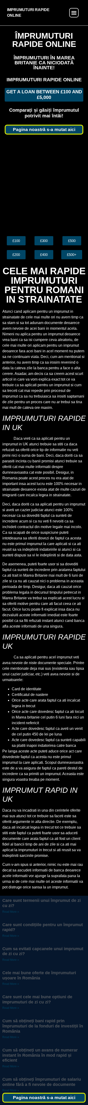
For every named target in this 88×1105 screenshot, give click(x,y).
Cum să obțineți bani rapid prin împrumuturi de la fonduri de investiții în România (42, 1026)
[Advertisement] (44, 185)
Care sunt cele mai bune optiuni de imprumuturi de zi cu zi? (37, 999)
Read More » (10, 911)
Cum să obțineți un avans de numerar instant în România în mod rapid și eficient (40, 1055)
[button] (74, 12)
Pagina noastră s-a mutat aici (44, 129)
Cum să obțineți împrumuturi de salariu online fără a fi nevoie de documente (41, 1082)
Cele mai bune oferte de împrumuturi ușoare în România (39, 975)
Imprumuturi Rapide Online (44, 79)
